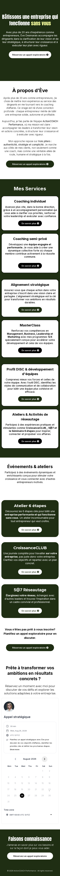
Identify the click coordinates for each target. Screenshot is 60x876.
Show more (14, 749)
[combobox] (29, 815)
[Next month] (44, 759)
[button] (30, 738)
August (26, 759)
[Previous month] (15, 759)
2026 (33, 759)
